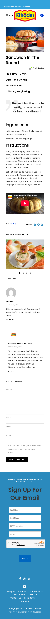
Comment (10, 389)
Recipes (11, 591)
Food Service (30, 598)
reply (8, 320)
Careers (26, 6)
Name (8, 417)
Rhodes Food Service (12, 6)
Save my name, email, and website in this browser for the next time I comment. (23, 449)
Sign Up (25, 559)
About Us (32, 594)
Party (13, 223)
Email (8, 426)
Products (22, 591)
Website (9, 435)
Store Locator (36, 591)
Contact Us (15, 598)
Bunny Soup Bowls (25, 254)
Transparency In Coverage (28, 612)
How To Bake (19, 594)
